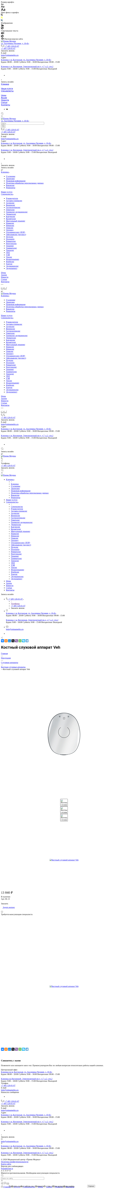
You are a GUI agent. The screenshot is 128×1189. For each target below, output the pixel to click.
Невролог (10, 225)
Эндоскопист (11, 268)
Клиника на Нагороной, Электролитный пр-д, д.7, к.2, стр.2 (26, 1079)
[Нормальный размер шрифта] (2, 7)
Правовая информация (15, 181)
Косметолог (11, 219)
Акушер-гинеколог (14, 201)
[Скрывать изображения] (2, 28)
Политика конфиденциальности (14, 1162)
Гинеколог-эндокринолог (17, 212)
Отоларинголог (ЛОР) (15, 232)
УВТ (8, 252)
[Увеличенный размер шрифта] (3, 10)
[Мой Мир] (9, 640)
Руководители (12, 198)
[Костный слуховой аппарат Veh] (64, 733)
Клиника (5, 84)
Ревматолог (11, 241)
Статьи (4, 102)
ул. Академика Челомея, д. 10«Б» (15, 43)
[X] (13, 640)
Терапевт (10, 246)
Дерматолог (11, 214)
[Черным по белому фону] (1, 15)
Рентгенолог (11, 243)
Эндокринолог (12, 266)
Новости (5, 100)
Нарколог (10, 223)
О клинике (10, 176)
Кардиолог (10, 216)
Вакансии (10, 185)
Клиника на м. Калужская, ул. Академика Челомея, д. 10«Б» (26, 1072)
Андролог (10, 203)
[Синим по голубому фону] (1, 21)
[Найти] (3, 126)
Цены (3, 95)
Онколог (9, 228)
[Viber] (16, 640)
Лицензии (10, 179)
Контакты (5, 105)
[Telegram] (27, 640)
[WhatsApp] (20, 640)
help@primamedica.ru (9, 55)
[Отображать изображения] (2, 25)
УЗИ (8, 255)
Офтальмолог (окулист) (16, 234)
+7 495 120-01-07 (12, 46)
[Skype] (23, 640)
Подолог (9, 237)
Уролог (9, 257)
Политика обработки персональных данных (25, 183)
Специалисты (7, 91)
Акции (4, 98)
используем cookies (66, 1186)
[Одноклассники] (6, 640)
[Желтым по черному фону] (1, 18)
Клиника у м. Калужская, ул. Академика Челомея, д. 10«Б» (26, 60)
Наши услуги (7, 88)
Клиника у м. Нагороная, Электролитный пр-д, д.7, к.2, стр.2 (27, 66)
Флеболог (10, 262)
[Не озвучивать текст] (2, 37)
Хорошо (91, 1186)
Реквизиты (10, 188)
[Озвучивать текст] (2, 34)
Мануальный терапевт (15, 221)
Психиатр (10, 239)
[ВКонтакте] (7, 109)
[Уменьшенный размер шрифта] (2, 4)
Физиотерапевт (12, 259)
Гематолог (10, 210)
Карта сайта (6, 1164)
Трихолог (10, 250)
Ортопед (9, 230)
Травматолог (11, 248)
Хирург (9, 264)
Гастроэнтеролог (13, 207)
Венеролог (10, 205)
